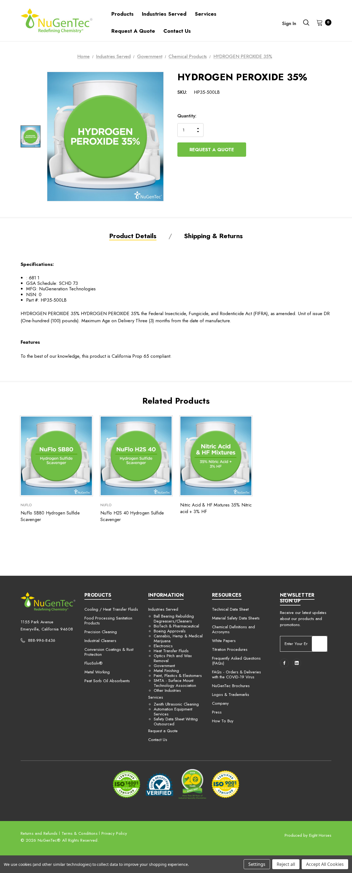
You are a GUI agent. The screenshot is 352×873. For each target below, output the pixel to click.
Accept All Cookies (325, 864)
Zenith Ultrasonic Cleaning (176, 704)
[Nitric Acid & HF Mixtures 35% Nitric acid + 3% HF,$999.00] (215, 456)
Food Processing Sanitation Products (108, 620)
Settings (256, 864)
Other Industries (167, 690)
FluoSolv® (93, 663)
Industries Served (163, 609)
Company (220, 703)
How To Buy (222, 721)
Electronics (163, 646)
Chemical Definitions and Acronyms (233, 629)
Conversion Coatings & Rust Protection (108, 651)
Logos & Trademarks (230, 695)
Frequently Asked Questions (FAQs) (236, 660)
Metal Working (97, 672)
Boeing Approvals (170, 631)
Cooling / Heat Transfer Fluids (111, 609)
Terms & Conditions (80, 833)
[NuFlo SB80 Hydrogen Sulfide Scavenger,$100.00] (56, 456)
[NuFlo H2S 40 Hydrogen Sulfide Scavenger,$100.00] (136, 456)
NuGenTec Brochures (231, 686)
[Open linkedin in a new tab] (296, 663)
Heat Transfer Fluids (171, 651)
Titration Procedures (230, 649)
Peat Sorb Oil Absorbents (107, 681)
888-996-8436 (42, 640)
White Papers (224, 641)
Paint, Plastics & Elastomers (178, 676)
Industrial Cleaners (100, 641)
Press (217, 712)
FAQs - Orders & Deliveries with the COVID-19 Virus (236, 674)
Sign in (289, 23)
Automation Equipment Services (173, 711)
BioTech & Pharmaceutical (176, 626)
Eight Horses (320, 835)
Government (164, 666)
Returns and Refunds (39, 833)
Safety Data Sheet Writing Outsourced (176, 721)
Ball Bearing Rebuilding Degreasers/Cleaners (174, 618)
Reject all (286, 864)
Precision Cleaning (100, 632)
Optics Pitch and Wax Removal (173, 658)
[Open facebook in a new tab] (284, 663)
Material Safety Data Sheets (236, 618)
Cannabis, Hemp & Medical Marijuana (178, 638)
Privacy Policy (114, 833)
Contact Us (157, 740)
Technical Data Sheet (230, 609)
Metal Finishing (166, 671)
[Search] (306, 22)
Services (155, 697)
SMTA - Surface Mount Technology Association (175, 683)
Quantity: (186, 115)
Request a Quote (211, 149)
